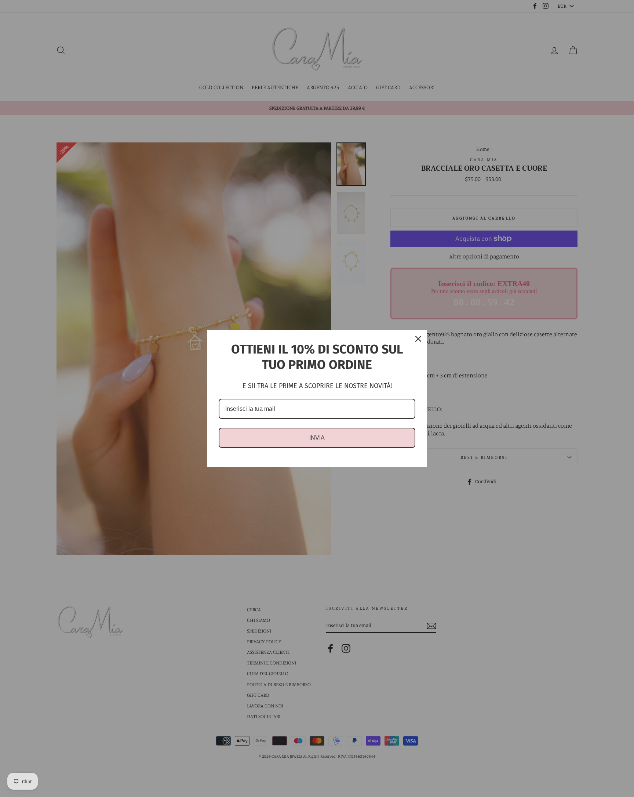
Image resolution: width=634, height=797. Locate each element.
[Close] (418, 339)
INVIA (317, 438)
